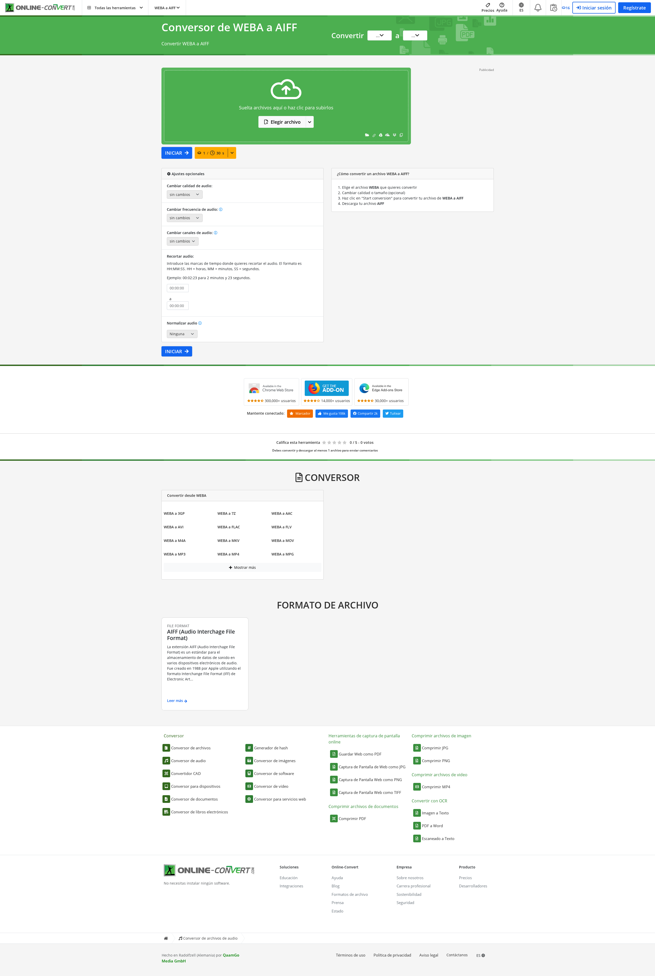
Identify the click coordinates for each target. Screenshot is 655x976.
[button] (115, 7)
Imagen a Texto (435, 812)
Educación (289, 877)
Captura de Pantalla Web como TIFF (370, 792)
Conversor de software (274, 773)
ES (479, 955)
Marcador (302, 413)
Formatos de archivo (350, 894)
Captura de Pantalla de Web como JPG (372, 766)
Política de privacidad (392, 955)
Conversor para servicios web (280, 799)
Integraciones (291, 885)
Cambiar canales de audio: (190, 232)
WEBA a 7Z (226, 513)
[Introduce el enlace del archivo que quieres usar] (374, 135)
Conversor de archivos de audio (210, 938)
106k (334, 413)
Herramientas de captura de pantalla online (364, 739)
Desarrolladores (473, 885)
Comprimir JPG (435, 747)
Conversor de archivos (191, 747)
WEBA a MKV (228, 540)
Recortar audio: (180, 256)
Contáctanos (457, 954)
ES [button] (521, 10)
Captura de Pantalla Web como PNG (370, 779)
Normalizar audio (182, 323)
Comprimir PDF (352, 818)
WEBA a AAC (281, 513)
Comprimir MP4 (436, 786)
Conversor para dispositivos (195, 786)
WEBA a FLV (281, 526)
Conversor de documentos (194, 799)
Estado (337, 911)
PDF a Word (432, 825)
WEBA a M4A (174, 540)
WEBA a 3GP (174, 513)
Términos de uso (350, 955)
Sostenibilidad (409, 894)
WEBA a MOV (282, 540)
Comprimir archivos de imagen (441, 736)
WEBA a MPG (282, 554)
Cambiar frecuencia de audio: (193, 209)
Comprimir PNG (436, 760)
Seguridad (405, 902)
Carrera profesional (414, 885)
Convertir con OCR (429, 801)
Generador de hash (271, 747)
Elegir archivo (286, 122)
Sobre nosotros (410, 877)
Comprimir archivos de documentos (363, 806)
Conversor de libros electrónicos (199, 811)
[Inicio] (165, 938)
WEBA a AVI (173, 526)
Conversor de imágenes (275, 760)
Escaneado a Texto (438, 838)
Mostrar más (244, 567)
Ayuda (501, 10)
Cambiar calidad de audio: (189, 185)
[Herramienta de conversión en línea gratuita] (43, 8)
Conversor (174, 736)
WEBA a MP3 (174, 554)
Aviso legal (428, 955)
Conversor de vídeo (271, 786)
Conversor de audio (188, 760)
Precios (488, 10)
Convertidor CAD (186, 773)
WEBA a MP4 (228, 554)
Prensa (338, 902)
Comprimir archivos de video (439, 775)
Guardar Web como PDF (360, 754)
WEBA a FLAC (228, 526)
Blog (336, 885)
